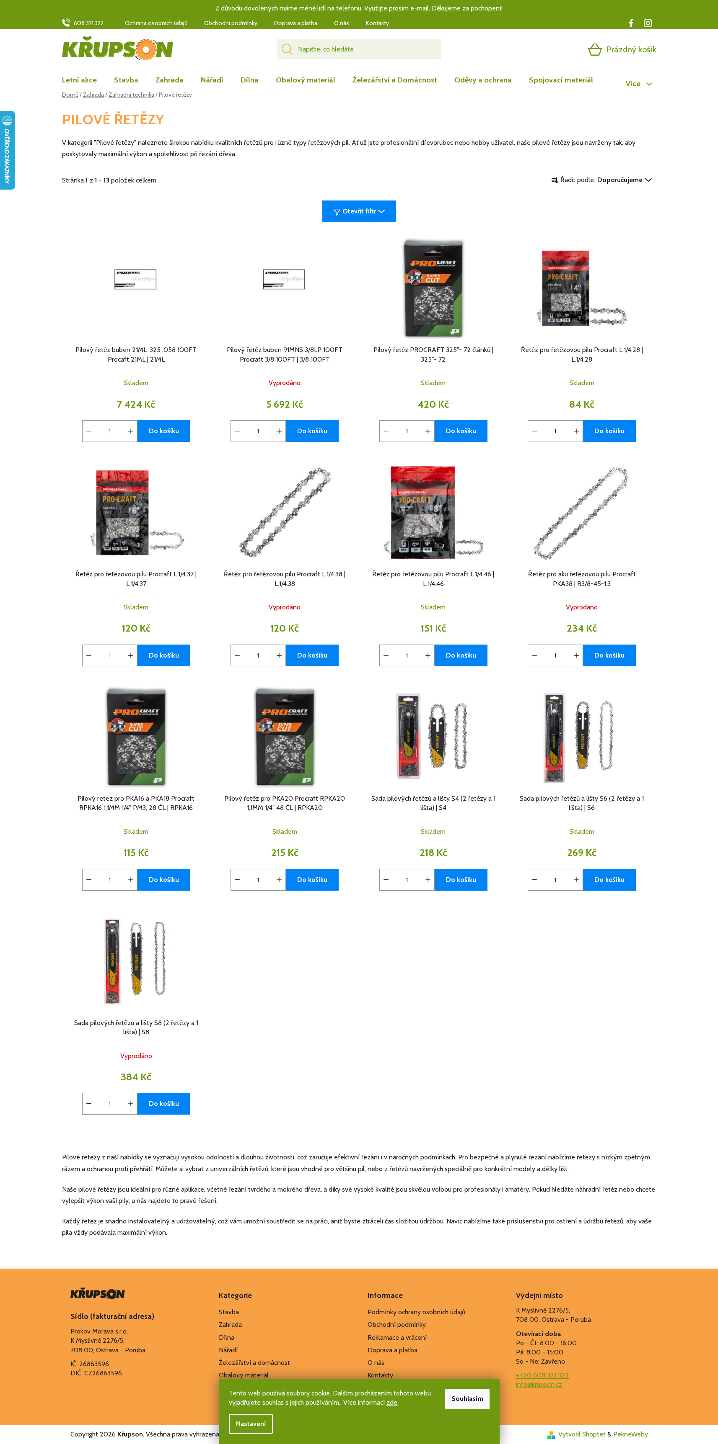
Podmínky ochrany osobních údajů (416, 1312)
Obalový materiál (244, 1375)
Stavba (229, 1312)
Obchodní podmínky (230, 23)
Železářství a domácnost (254, 1363)
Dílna (226, 1337)
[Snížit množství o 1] (89, 431)
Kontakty (377, 23)
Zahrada (230, 1324)
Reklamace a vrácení (397, 1337)
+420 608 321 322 (542, 1375)
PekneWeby (630, 1434)
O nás (341, 23)
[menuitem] (83, 79)
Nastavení (251, 1424)
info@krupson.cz (539, 1384)
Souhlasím (467, 1399)
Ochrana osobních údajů (156, 23)
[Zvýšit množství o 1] (130, 431)
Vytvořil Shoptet (582, 1434)
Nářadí (228, 1350)
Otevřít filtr (359, 211)
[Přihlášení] (562, 49)
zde (391, 1402)
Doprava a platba (295, 23)
